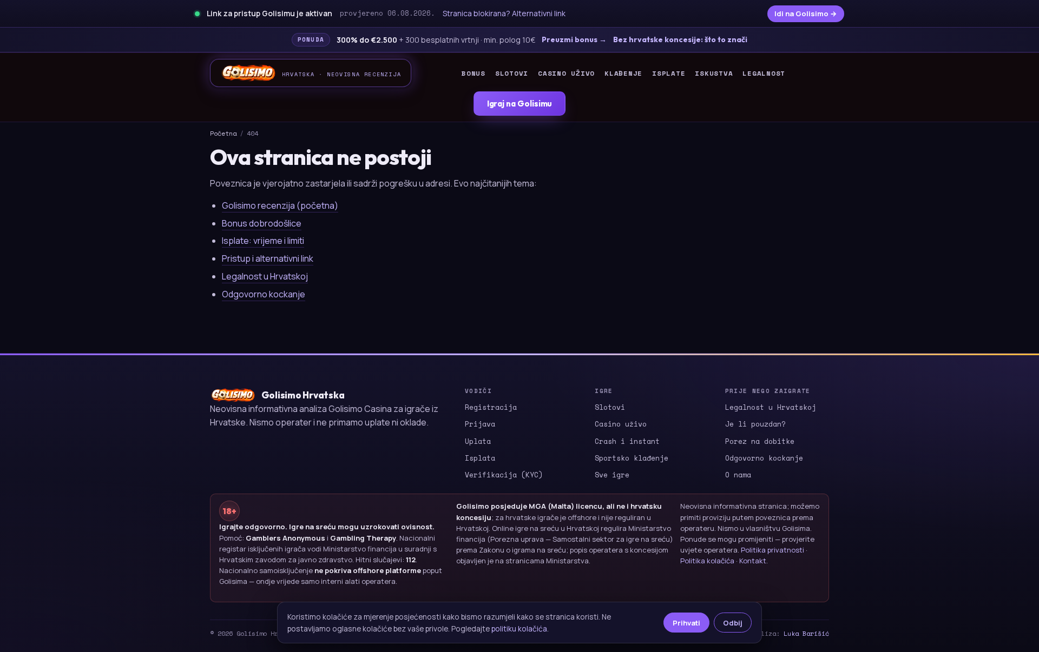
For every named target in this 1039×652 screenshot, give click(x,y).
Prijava (480, 423)
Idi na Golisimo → (805, 13)
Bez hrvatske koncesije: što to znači (680, 39)
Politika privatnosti (772, 550)
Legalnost (763, 73)
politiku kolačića (519, 628)
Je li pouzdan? (755, 423)
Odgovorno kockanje (263, 294)
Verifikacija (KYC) (504, 474)
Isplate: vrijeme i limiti (263, 241)
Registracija (491, 407)
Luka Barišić (806, 633)
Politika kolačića (707, 560)
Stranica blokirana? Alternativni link (504, 13)
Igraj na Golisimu (520, 103)
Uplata (478, 441)
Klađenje (623, 73)
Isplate (668, 73)
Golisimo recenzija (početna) (280, 205)
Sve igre (612, 474)
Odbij (732, 623)
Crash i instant (627, 441)
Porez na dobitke (759, 441)
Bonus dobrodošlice (261, 223)
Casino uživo (566, 73)
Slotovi (511, 73)
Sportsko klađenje (631, 458)
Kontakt (752, 560)
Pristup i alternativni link (267, 258)
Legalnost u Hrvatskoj (265, 276)
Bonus (473, 73)
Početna (223, 133)
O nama (738, 474)
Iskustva (714, 73)
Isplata (480, 458)
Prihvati (686, 623)
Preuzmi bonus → (574, 39)
